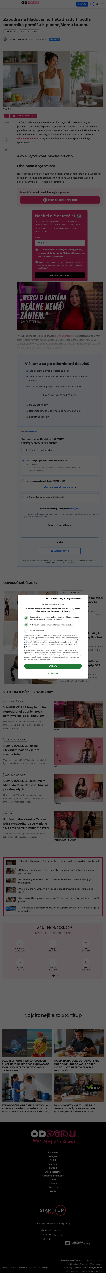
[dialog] (53, 637)
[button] (53, 631)
